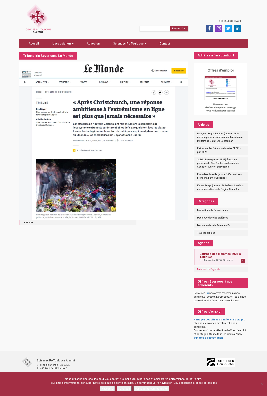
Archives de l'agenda (208, 269)
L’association (62, 43)
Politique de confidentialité (151, 388)
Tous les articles (206, 233)
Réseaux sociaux (230, 21)
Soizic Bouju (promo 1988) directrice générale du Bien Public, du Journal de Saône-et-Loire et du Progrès (218, 163)
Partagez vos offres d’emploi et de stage (219, 319)
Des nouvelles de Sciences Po (213, 225)
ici (207, 293)
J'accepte (107, 388)
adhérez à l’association (208, 337)
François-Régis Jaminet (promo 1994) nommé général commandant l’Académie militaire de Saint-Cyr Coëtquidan (220, 137)
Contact (164, 43)
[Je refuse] (262, 384)
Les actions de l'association (212, 210)
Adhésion (93, 43)
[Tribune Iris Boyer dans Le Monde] (103, 140)
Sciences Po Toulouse (128, 43)
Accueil (34, 43)
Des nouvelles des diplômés (212, 217)
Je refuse (124, 388)
